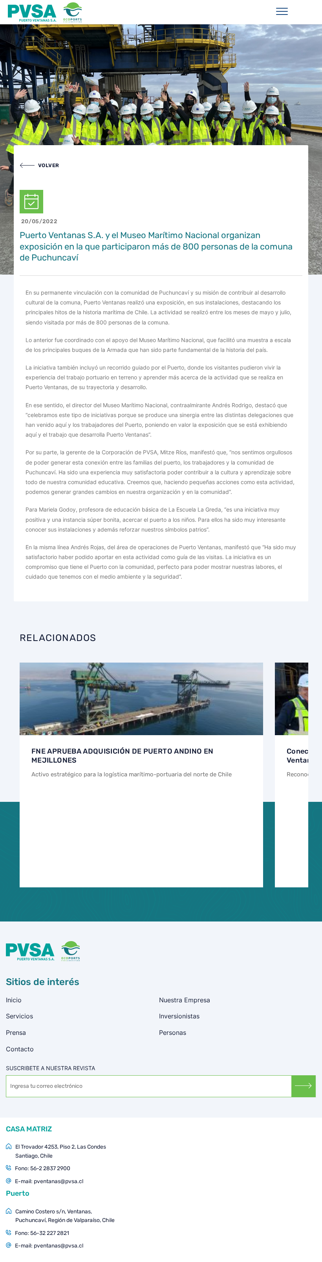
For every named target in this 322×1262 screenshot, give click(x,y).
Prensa (16, 1032)
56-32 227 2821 (49, 1233)
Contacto (20, 1049)
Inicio (14, 1000)
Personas (172, 1032)
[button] (39, 165)
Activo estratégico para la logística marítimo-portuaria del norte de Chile (131, 774)
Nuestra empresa (184, 1000)
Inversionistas (179, 1016)
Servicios (19, 1016)
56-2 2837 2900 (50, 1168)
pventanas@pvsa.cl (58, 1181)
